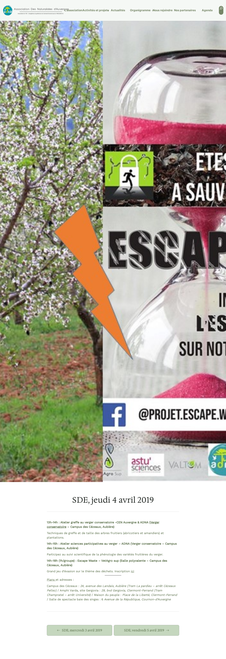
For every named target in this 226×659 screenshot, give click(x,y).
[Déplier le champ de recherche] (221, 10)
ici (132, 571)
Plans (51, 579)
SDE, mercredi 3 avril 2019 (82, 630)
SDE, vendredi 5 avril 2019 (144, 630)
